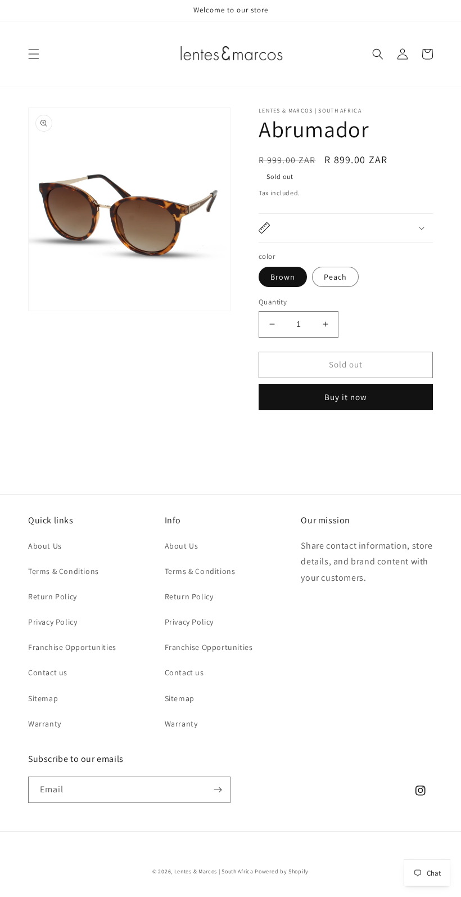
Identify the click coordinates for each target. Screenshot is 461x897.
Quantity (273, 302)
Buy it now (345, 397)
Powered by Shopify (282, 871)
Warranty (44, 724)
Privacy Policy (52, 622)
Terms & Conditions (63, 571)
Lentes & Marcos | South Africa (214, 871)
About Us (45, 546)
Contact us (47, 672)
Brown (282, 277)
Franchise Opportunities (72, 647)
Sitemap (43, 698)
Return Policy (52, 596)
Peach (335, 277)
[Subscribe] (217, 790)
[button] (33, 54)
